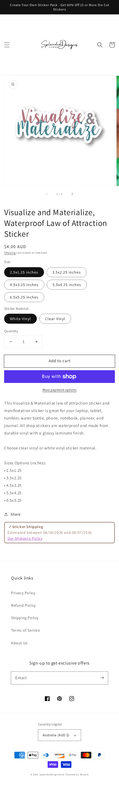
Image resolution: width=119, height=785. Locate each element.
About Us (19, 642)
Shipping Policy (24, 617)
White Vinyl (20, 318)
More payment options (60, 390)
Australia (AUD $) (56, 735)
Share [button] (16, 514)
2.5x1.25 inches (24, 272)
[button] (7, 45)
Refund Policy (23, 605)
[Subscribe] (102, 678)
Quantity (11, 331)
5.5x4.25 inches (67, 284)
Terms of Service (25, 630)
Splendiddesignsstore (52, 774)
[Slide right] (72, 194)
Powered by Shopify (77, 774)
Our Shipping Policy (24, 538)
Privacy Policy (23, 592)
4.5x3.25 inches (24, 284)
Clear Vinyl (55, 318)
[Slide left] (47, 194)
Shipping (10, 252)
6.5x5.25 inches (24, 297)
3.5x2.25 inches (66, 272)
